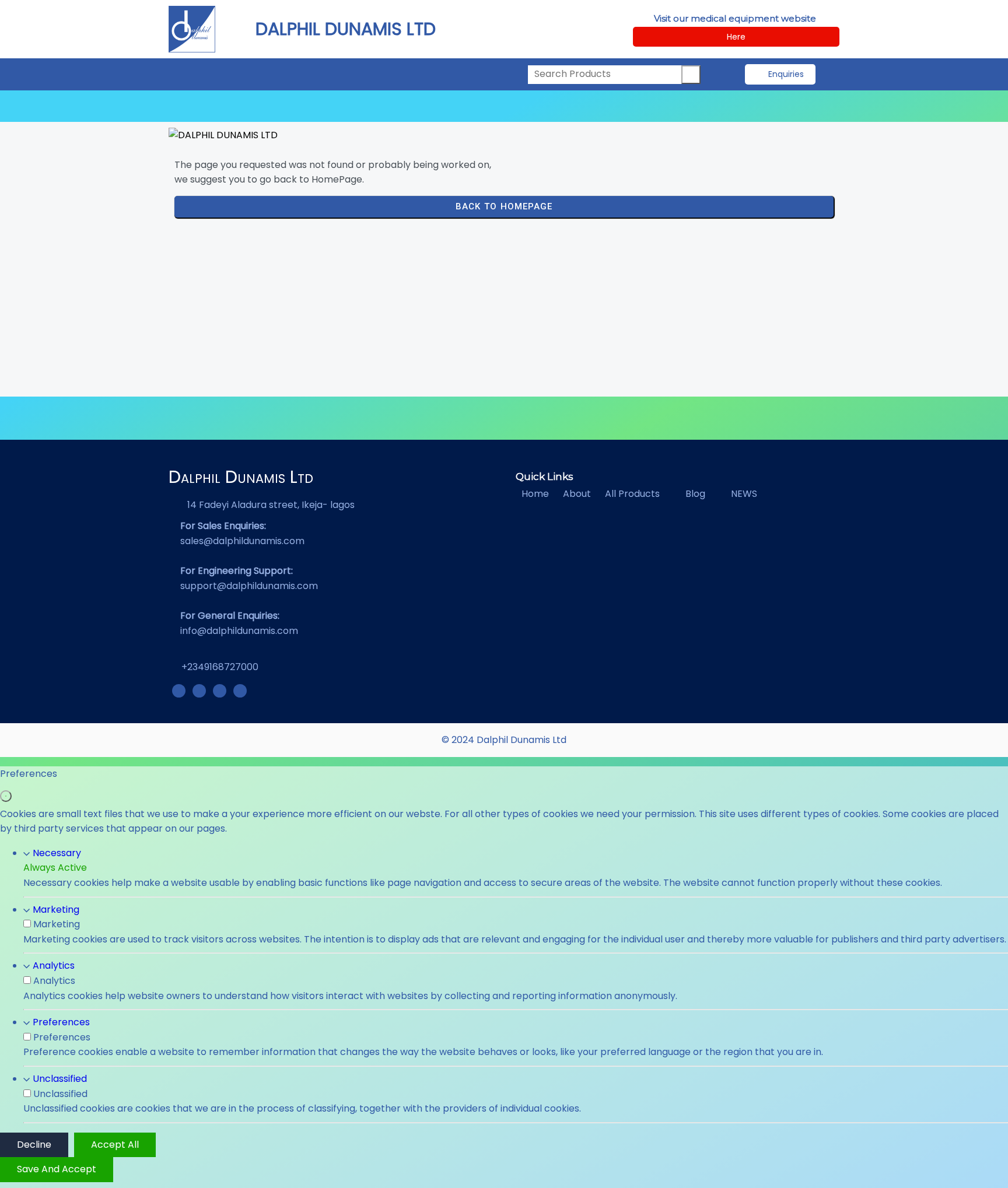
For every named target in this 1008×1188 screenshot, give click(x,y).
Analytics (54, 965)
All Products (632, 493)
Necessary (57, 853)
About (577, 493)
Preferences (61, 1022)
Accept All (115, 1144)
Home (535, 493)
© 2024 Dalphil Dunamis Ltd (504, 740)
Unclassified (60, 1078)
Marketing (56, 909)
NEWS (744, 493)
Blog (695, 493)
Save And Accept (56, 1169)
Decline (34, 1144)
